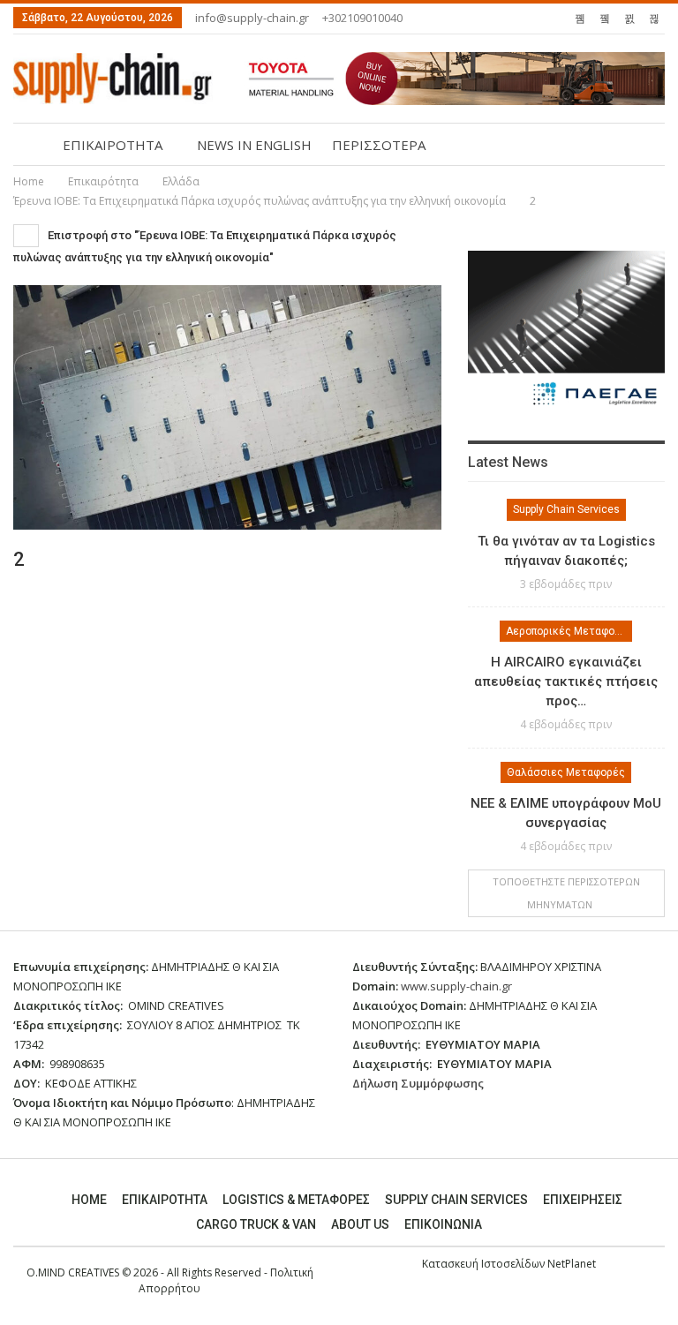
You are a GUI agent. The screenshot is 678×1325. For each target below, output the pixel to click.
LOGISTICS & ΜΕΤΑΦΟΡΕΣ (296, 1200)
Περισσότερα (379, 145)
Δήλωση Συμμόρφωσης (418, 1083)
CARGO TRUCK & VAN (256, 1224)
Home (89, 1200)
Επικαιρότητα (164, 1200)
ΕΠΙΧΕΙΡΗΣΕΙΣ (582, 1200)
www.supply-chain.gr (456, 986)
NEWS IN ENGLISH (254, 145)
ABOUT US (360, 1224)
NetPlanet (571, 1263)
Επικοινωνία (443, 1224)
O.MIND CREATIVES (72, 1272)
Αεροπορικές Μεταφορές (569, 631)
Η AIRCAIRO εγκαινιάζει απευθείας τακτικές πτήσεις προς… (566, 681)
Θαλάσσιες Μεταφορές (566, 772)
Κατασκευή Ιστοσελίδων (484, 1263)
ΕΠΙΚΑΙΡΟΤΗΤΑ (112, 145)
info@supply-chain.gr (252, 18)
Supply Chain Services (566, 509)
